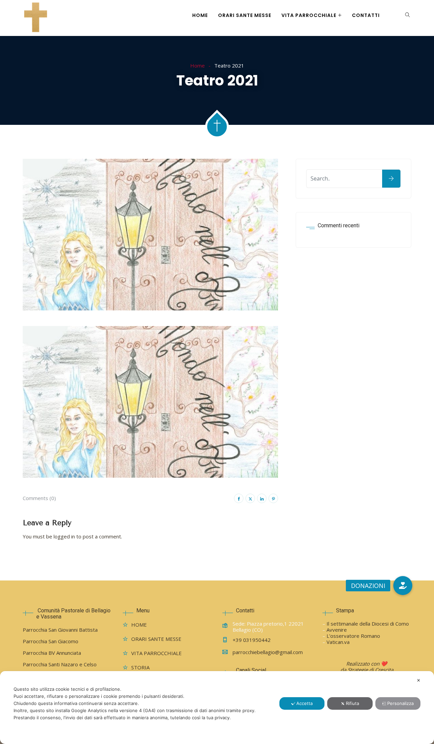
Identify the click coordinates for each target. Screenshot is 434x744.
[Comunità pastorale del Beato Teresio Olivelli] (35, 18)
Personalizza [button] (400, 703)
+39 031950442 (252, 639)
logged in (64, 536)
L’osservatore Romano (353, 635)
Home (197, 65)
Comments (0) (39, 498)
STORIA (140, 667)
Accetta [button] (304, 703)
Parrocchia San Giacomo (50, 641)
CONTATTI (366, 15)
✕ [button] (418, 680)
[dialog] (217, 707)
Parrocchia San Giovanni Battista (60, 629)
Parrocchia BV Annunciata (52, 652)
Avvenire (337, 629)
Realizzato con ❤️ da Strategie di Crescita (366, 666)
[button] (402, 585)
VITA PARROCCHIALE (308, 15)
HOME (200, 15)
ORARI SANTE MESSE (244, 15)
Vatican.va (338, 641)
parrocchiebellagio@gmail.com (268, 652)
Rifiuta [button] (352, 703)
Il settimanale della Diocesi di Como (368, 623)
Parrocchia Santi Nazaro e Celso (60, 664)
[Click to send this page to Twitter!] (250, 498)
